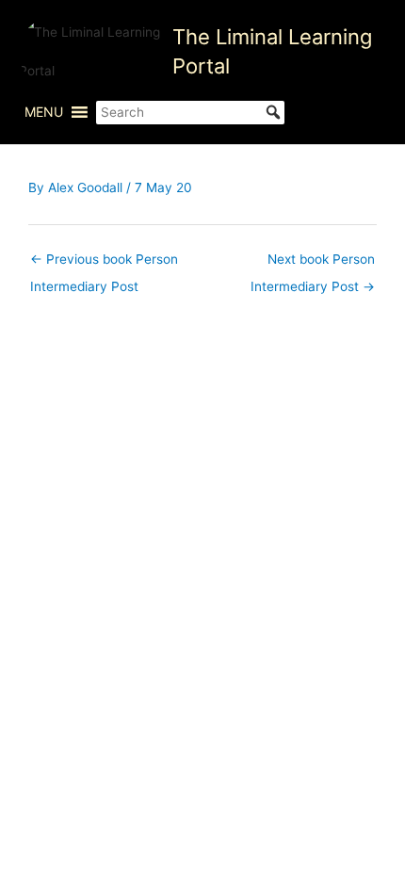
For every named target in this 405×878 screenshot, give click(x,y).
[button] (43, 112)
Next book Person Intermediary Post (313, 264)
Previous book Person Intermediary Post (104, 264)
